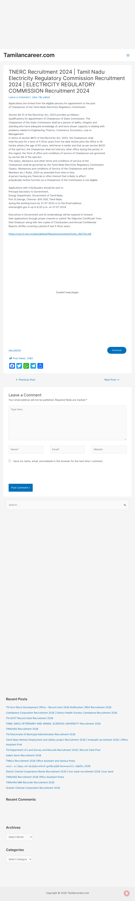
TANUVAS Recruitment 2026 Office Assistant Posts (35, 777)
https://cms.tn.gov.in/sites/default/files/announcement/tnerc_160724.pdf (50, 233)
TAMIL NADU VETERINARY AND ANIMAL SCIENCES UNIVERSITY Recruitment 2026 (53, 723)
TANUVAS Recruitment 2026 (22, 728)
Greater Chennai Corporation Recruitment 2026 (33, 787)
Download (116, 350)
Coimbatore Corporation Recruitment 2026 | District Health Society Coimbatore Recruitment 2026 (61, 712)
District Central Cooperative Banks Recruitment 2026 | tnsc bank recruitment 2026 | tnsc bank (59, 771)
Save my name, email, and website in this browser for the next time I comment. (58, 461)
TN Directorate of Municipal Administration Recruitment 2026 (40, 734)
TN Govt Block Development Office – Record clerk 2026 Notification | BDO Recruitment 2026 (58, 707)
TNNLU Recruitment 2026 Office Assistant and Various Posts (40, 760)
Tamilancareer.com (29, 55)
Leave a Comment (19, 97)
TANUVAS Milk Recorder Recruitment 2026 (30, 782)
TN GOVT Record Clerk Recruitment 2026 (29, 718)
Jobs (34, 97)
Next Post (111, 379)
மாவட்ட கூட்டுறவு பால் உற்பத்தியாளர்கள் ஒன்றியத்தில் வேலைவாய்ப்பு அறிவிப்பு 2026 (48, 766)
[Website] (109, 450)
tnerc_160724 (15, 350)
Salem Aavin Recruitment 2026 (23, 755)
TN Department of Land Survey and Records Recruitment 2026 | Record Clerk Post (53, 750)
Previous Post (25, 379)
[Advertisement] (67, 24)
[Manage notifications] (127, 893)
